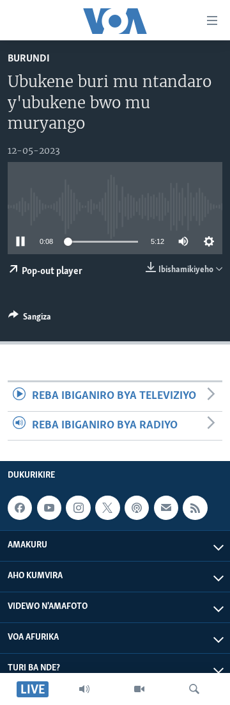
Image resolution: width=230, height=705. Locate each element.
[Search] (194, 689)
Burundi (29, 58)
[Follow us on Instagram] (78, 508)
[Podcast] (137, 508)
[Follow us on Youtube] (49, 508)
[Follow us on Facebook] (20, 508)
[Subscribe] (166, 508)
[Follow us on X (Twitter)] (107, 508)
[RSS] (195, 508)
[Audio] (84, 689)
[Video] (139, 689)
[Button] (29, 319)
